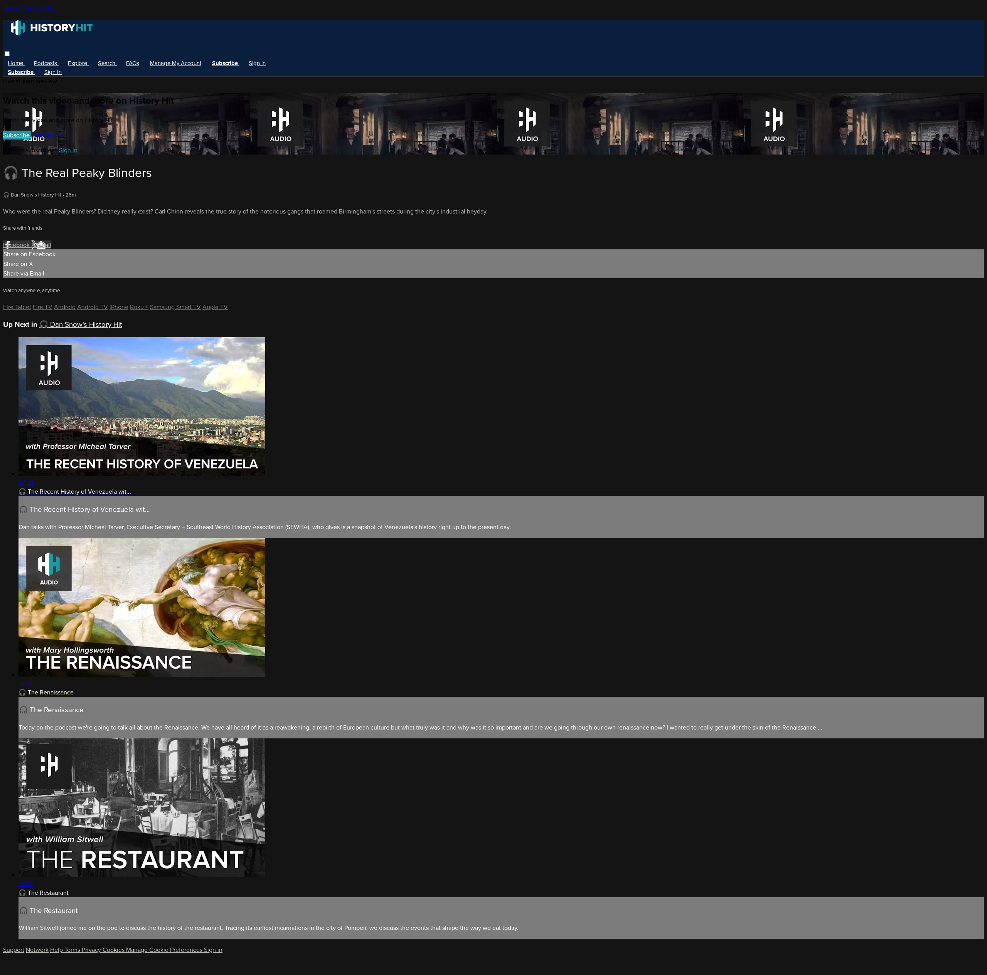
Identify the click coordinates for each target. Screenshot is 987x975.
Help (57, 949)
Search (107, 63)
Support (13, 949)
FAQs (132, 63)
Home (16, 63)
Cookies (114, 949)
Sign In (53, 72)
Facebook (17, 244)
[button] (7, 53)
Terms (73, 949)
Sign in (257, 63)
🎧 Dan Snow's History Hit (32, 194)
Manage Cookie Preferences (165, 949)
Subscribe (17, 135)
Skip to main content (31, 7)
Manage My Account (175, 63)
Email (44, 244)
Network (37, 949)
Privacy (92, 949)
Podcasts (46, 63)
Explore (78, 63)
